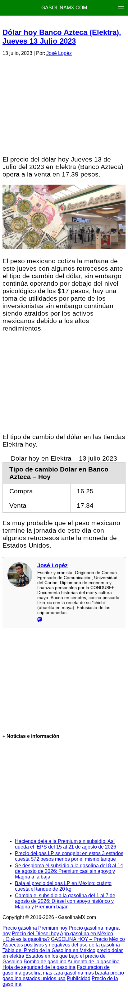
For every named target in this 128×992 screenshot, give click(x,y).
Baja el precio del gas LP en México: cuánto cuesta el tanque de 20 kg (63, 886)
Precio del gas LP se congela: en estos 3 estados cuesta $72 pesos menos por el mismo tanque (69, 856)
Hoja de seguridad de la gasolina (38, 967)
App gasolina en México (86, 933)
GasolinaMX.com (64, 7)
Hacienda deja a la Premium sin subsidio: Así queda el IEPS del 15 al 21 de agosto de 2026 (65, 844)
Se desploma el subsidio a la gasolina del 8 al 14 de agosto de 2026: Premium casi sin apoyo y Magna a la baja (69, 871)
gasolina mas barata (86, 972)
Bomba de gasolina (45, 961)
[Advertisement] (63, 104)
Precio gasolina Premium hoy (34, 928)
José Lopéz (59, 53)
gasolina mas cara (43, 972)
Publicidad (78, 978)
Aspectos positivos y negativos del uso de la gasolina (61, 944)
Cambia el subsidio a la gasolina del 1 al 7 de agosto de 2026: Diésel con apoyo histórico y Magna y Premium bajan (65, 901)
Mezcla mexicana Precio (63, 22)
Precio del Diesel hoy (35, 933)
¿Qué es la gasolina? (26, 939)
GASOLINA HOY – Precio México (88, 939)
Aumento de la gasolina (93, 961)
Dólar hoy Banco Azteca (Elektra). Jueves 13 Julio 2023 (61, 36)
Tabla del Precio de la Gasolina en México (48, 950)
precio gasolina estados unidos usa (63, 975)
